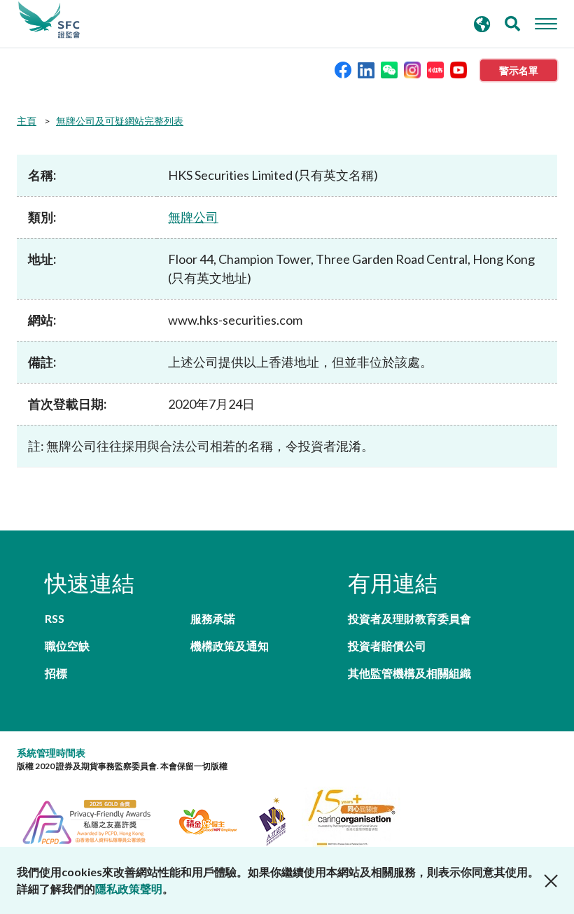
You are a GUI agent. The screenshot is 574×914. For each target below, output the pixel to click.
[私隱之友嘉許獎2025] (95, 820)
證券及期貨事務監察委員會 (49, 20)
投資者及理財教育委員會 (409, 618)
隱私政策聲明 (128, 888)
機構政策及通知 (229, 645)
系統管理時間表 (51, 753)
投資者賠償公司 (387, 645)
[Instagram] (412, 69)
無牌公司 (193, 217)
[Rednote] (435, 69)
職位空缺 (67, 645)
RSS (54, 618)
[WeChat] (389, 69)
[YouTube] (458, 69)
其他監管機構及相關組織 (409, 673)
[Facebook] (343, 69)
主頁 (26, 121)
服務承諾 (212, 618)
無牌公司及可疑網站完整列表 (119, 121)
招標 (56, 673)
